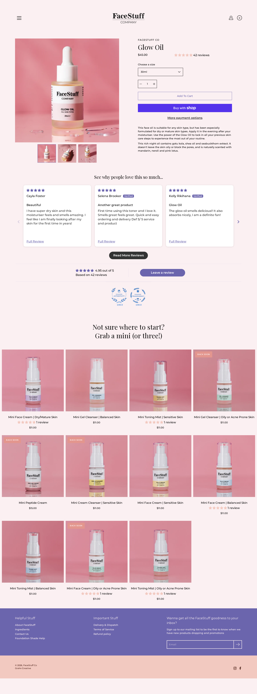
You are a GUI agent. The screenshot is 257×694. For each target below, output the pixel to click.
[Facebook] (240, 668)
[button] (183, 55)
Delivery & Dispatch (106, 625)
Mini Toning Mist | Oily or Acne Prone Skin (160, 588)
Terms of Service (104, 629)
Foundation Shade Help (30, 638)
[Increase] (154, 84)
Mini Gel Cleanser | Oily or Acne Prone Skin (224, 417)
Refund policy (102, 634)
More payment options (184, 118)
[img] (36, 190)
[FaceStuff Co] (128, 17)
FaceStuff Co (30, 665)
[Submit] (237, 644)
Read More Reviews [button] (128, 255)
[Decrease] (141, 84)
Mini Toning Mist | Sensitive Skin (160, 417)
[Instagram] (235, 668)
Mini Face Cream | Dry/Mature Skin (32, 417)
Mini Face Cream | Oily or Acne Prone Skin (97, 588)
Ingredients (22, 629)
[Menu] (19, 18)
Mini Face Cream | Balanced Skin (224, 502)
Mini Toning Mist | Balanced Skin (33, 588)
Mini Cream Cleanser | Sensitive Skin (96, 502)
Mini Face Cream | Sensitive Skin (160, 502)
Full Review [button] (35, 241)
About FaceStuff (25, 625)
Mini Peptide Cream (33, 502)
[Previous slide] (19, 221)
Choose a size (146, 64)
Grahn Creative (23, 668)
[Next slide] (238, 221)
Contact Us (22, 634)
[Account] (231, 18)
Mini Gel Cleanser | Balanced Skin (96, 417)
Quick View (32, 380)
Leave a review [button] (162, 272)
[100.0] (119, 295)
